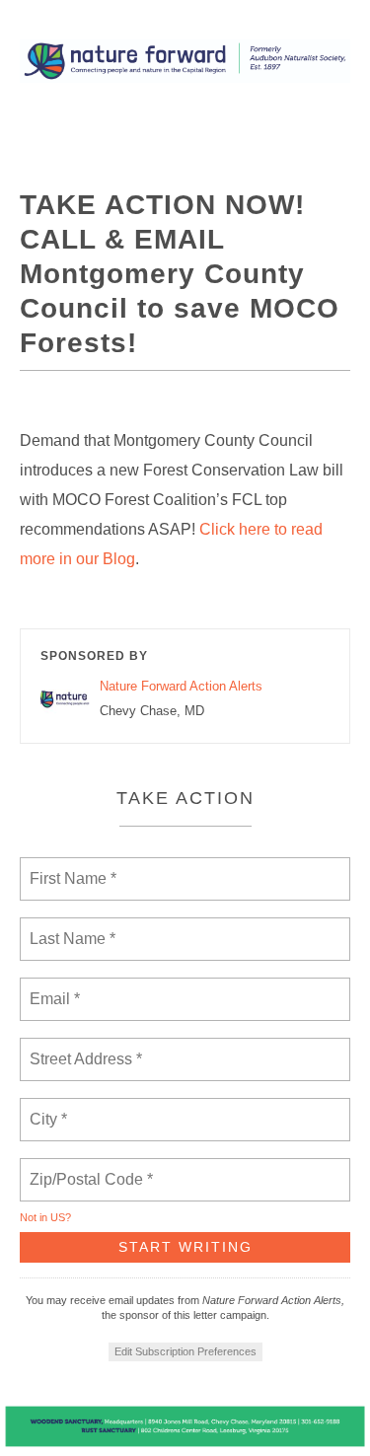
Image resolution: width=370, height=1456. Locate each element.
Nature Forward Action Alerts (181, 686)
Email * (53, 987)
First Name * (71, 867)
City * (49, 1108)
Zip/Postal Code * (87, 1168)
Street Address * (87, 1048)
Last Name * (68, 927)
